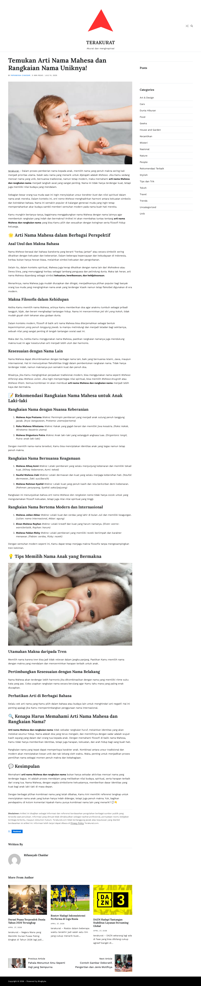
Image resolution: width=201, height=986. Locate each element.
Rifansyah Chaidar (20, 75)
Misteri (144, 142)
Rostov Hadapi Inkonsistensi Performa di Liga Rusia (68, 917)
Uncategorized (148, 207)
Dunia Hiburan (148, 110)
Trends (143, 200)
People (144, 162)
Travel (143, 194)
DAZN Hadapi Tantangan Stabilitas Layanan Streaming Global (110, 923)
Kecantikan (146, 136)
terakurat (13, 170)
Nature (143, 155)
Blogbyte (42, 981)
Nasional (17, 831)
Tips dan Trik (147, 181)
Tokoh (143, 187)
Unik (142, 213)
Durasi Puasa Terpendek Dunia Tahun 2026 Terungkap (26, 921)
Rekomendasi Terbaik (152, 168)
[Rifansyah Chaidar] (14, 860)
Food (142, 117)
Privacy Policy (77, 823)
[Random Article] (187, 26)
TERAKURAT (100, 42)
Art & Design (147, 97)
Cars (142, 104)
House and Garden (150, 129)
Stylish (144, 175)
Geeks (143, 123)
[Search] (192, 26)
